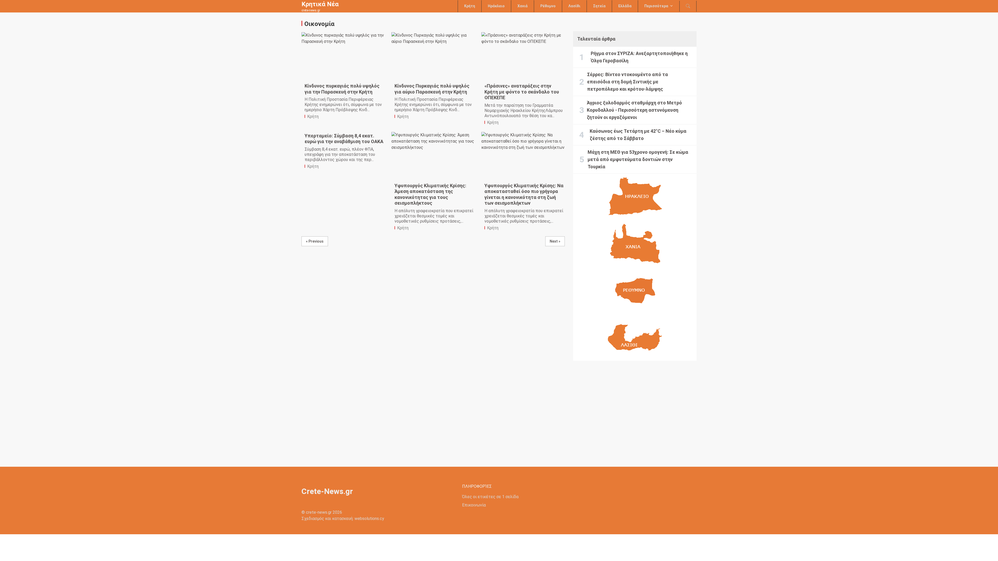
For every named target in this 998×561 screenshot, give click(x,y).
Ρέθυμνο (548, 6)
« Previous (315, 241)
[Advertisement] (635, 409)
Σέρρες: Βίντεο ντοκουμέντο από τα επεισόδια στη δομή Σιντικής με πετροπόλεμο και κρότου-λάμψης (627, 82)
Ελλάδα (625, 6)
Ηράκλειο (496, 6)
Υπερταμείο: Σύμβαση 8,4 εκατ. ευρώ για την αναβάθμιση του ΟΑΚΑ (344, 138)
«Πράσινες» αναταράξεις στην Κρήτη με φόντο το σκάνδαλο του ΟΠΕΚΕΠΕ (521, 91)
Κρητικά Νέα (320, 4)
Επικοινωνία (474, 505)
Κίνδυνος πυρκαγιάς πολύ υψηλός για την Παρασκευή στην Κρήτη (342, 89)
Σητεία (599, 6)
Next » (555, 241)
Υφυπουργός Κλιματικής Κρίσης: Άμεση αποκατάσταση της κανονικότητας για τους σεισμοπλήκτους (430, 194)
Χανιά (522, 6)
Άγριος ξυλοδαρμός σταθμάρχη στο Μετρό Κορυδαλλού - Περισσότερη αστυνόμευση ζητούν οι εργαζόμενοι (634, 110)
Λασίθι (574, 6)
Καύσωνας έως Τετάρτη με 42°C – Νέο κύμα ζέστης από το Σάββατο (638, 134)
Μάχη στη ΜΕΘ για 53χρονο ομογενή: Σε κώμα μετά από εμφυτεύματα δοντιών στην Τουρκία (638, 159)
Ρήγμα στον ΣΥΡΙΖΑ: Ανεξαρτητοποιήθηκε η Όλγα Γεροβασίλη (639, 57)
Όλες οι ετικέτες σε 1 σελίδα (490, 496)
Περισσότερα (656, 6)
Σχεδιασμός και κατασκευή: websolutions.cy (342, 518)
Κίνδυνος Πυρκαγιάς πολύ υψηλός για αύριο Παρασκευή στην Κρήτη (432, 89)
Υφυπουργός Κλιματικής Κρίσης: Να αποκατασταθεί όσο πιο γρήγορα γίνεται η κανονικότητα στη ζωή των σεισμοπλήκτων (523, 194)
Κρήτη (469, 6)
